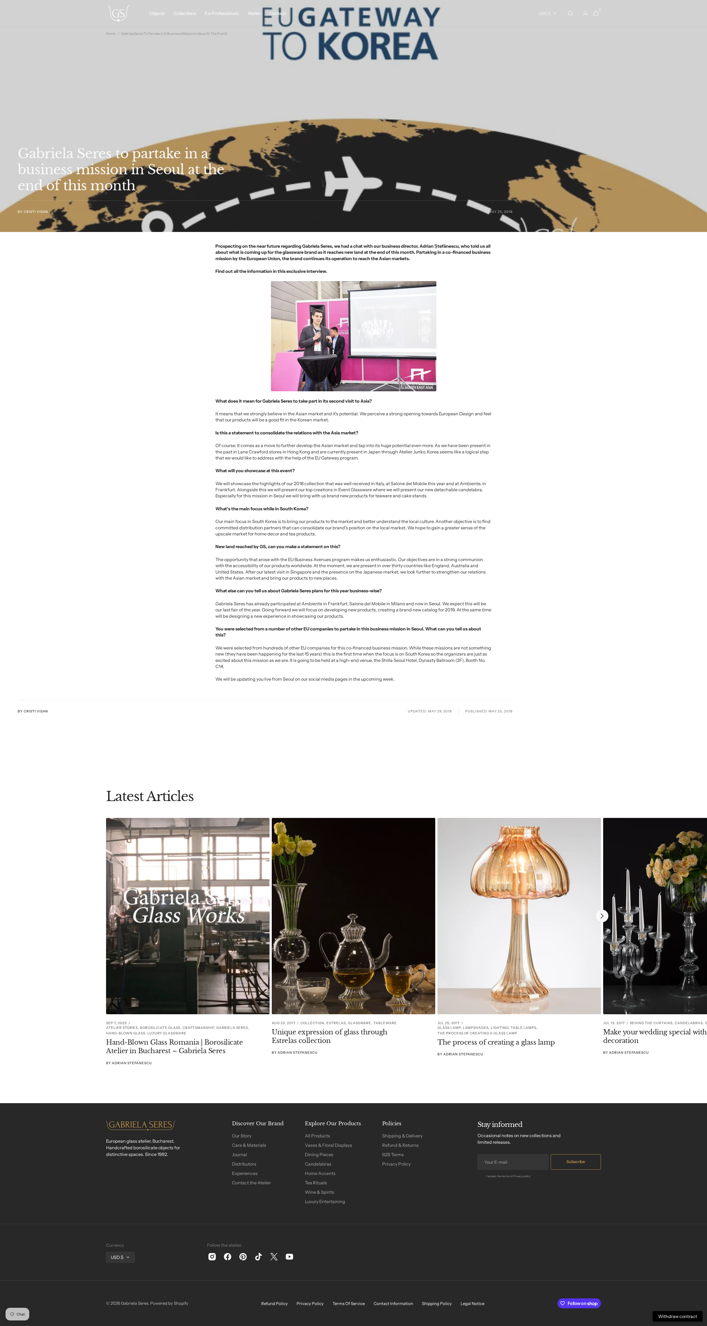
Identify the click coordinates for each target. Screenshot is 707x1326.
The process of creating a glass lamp (496, 1042)
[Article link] (188, 941)
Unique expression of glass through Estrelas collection (329, 1036)
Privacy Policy (396, 1164)
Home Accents (320, 1173)
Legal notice (472, 1303)
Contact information (393, 1303)
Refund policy (274, 1303)
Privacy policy (521, 1176)
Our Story (241, 1136)
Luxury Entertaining (325, 1201)
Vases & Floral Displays (328, 1145)
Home (110, 33)
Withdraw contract (677, 1316)
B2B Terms (393, 1154)
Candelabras (318, 1164)
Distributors (244, 1164)
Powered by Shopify (169, 1303)
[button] (570, 13)
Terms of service (349, 1303)
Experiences (245, 1173)
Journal (239, 1154)
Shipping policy (437, 1303)
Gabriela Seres (134, 1303)
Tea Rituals (316, 1182)
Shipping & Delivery (402, 1136)
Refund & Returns (400, 1145)
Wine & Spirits (319, 1192)
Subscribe (575, 1161)
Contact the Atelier (251, 1182)
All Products (317, 1136)
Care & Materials (249, 1145)
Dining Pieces (319, 1154)
